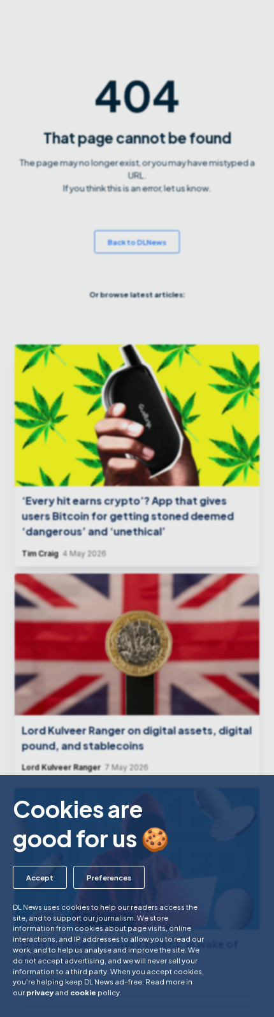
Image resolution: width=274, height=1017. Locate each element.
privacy (40, 992)
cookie (83, 992)
